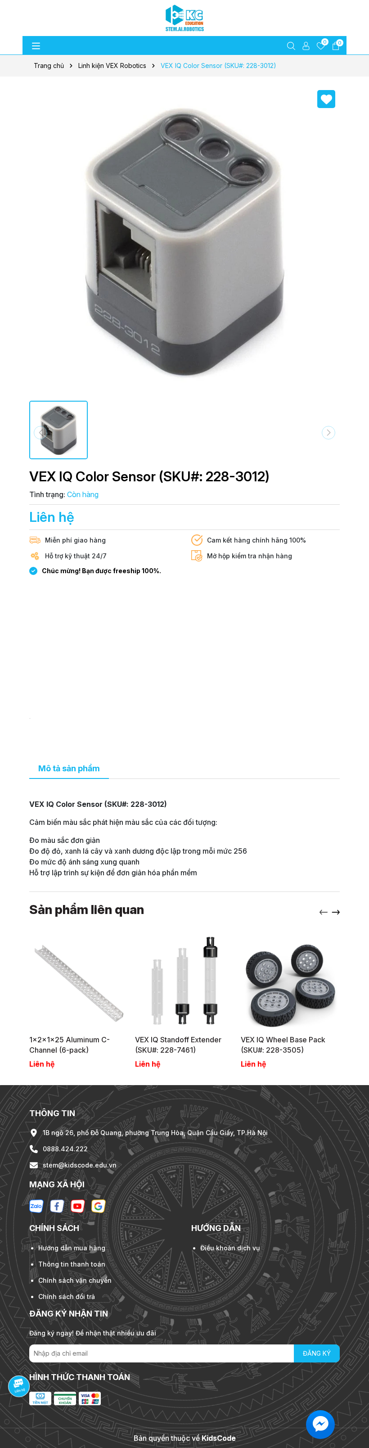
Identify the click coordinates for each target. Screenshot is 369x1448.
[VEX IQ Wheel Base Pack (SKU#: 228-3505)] (290, 980)
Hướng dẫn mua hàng (71, 1248)
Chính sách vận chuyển (75, 1280)
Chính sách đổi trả (66, 1296)
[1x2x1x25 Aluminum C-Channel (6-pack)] (78, 980)
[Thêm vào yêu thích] (326, 99)
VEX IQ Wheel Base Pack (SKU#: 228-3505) (283, 1044)
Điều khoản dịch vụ (230, 1248)
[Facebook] (57, 1205)
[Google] (98, 1205)
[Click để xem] (184, 241)
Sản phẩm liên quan (86, 909)
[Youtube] (78, 1205)
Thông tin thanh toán (71, 1264)
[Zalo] (36, 1205)
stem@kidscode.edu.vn (80, 1165)
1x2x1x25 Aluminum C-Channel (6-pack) (69, 1044)
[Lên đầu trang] (351, 1394)
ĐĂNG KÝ (317, 1353)
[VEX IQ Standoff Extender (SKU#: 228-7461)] (184, 980)
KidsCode (219, 1438)
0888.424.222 (65, 1149)
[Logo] (184, 18)
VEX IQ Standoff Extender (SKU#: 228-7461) (178, 1044)
